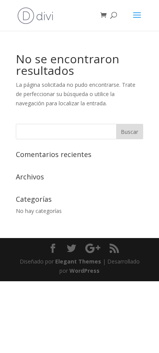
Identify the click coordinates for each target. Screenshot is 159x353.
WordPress (84, 270)
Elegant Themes (78, 261)
